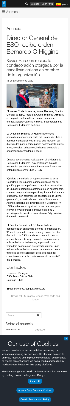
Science (35, 3)
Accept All (35, 381)
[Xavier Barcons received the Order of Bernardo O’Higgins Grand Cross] (35, 96)
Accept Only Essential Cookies (35, 390)
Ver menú (12, 12)
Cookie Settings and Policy (35, 399)
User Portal (47, 3)
